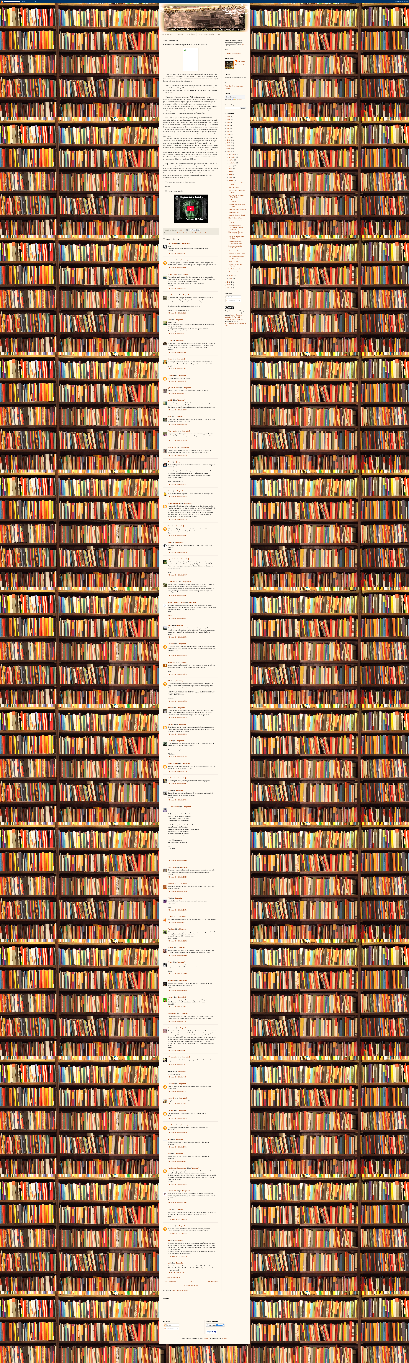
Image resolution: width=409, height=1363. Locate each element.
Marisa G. (171, 1098)
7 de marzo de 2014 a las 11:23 (177, 424)
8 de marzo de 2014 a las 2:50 (177, 1065)
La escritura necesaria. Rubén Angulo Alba (235, 242)
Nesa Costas (171, 1125)
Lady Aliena (172, 867)
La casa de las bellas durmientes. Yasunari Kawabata (235, 227)
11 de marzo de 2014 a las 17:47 (177, 1234)
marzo (231, 180)
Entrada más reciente (169, 1281)
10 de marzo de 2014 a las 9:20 (177, 1219)
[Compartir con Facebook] (197, 230)
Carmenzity (171, 260)
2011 (228, 288)
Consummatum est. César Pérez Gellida (236, 196)
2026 (228, 117)
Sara (169, 542)
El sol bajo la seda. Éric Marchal (235, 265)
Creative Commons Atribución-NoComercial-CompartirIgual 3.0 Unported (233, 317)
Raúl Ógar (171, 980)
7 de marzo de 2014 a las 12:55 (177, 519)
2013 (228, 282)
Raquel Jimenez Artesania (176, 602)
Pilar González (172, 431)
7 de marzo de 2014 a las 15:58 (177, 701)
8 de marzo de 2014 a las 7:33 (177, 1091)
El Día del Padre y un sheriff (237, 209)
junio (230, 172)
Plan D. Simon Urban (235, 218)
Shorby (170, 962)
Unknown (171, 643)
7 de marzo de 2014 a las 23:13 (177, 955)
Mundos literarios (233, 272)
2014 (228, 152)
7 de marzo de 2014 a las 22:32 (177, 941)
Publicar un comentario (173, 1277)
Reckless (205, 233)
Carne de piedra (178, 233)
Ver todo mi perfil (240, 64)
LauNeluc (171, 375)
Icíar (169, 1240)
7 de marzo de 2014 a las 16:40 (177, 734)
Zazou (170, 340)
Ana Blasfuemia (173, 295)
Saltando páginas (233, 187)
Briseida (170, 708)
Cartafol (170, 778)
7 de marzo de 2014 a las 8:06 (177, 253)
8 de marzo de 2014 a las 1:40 (177, 1050)
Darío (169, 416)
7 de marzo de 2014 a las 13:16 (177, 536)
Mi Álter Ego (172, 447)
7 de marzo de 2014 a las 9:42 (177, 381)
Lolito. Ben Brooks (234, 261)
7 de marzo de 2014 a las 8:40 (177, 334)
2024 (228, 123)
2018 (228, 140)
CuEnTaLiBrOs (173, 1191)
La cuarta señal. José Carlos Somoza (236, 191)
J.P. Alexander (172, 1057)
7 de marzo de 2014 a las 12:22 (177, 496)
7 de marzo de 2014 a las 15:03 (177, 674)
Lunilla (170, 400)
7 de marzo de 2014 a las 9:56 (177, 393)
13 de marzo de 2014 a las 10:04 (177, 1256)
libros (193, 233)
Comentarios (231, 300)
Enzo (169, 790)
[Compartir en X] (195, 230)
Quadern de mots (173, 388)
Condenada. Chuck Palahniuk (234, 201)
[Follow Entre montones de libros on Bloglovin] (215, 1326)
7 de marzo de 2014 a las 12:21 (177, 484)
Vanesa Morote (172, 274)
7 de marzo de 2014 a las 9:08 (177, 369)
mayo (231, 174)
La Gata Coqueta (173, 806)
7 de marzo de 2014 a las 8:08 (177, 267)
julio (230, 169)
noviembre (232, 157)
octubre (231, 160)
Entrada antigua (213, 1281)
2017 (228, 143)
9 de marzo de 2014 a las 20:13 (177, 1203)
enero (231, 278)
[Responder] (186, 243)
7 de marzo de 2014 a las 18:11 (177, 783)
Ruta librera (191, 34)
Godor (170, 740)
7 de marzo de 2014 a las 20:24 (177, 877)
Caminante (171, 1028)
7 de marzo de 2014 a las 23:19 (177, 974)
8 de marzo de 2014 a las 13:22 (177, 1118)
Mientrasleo (198, 233)
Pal (169, 898)
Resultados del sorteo (234, 269)
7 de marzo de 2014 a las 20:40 (177, 891)
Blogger (224, 1338)
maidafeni (171, 884)
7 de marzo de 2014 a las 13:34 (177, 552)
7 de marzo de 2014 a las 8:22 (177, 288)
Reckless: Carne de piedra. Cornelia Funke (236, 257)
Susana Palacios (173, 763)
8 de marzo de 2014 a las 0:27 (177, 1021)
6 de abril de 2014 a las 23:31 (177, 1273)
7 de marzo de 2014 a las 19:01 (177, 800)
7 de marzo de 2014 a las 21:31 (177, 910)
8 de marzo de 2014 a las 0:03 (177, 1007)
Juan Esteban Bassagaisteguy (177, 1168)
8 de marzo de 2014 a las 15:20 (177, 1132)
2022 (228, 128)
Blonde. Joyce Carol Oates (236, 251)
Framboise (171, 929)
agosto (231, 166)
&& (169, 681)
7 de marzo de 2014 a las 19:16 (177, 860)
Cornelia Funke (187, 233)
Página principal (166, 34)
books (171, 233)
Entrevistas (179, 34)
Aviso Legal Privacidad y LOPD (209, 34)
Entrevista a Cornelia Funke (236, 254)
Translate (239, 100)
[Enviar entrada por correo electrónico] (186, 230)
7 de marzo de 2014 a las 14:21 (177, 618)
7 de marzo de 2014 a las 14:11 (177, 596)
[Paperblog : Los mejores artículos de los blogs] (211, 1333)
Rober (170, 462)
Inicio (192, 1281)
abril (230, 177)
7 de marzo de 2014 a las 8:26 (177, 313)
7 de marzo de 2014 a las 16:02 (177, 718)
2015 (228, 149)
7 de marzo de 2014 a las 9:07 (177, 352)
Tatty (169, 526)
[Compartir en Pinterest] (199, 230)
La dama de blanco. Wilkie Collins (236, 184)
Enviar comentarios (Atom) (179, 1290)
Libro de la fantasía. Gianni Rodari (236, 222)
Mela (169, 320)
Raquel (170, 615)
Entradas (230, 297)
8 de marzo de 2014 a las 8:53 (177, 1104)
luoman (206, 1338)
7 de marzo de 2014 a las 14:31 (177, 637)
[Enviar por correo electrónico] (191, 230)
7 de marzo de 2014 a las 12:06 (177, 455)
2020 (228, 134)
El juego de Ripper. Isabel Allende (236, 237)
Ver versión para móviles (190, 1285)
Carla (169, 1209)
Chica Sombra (172, 243)
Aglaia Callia (172, 559)
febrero (231, 275)
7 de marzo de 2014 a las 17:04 (177, 771)
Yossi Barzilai (172, 1013)
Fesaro (170, 491)
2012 (228, 285)
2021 (228, 131)
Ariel (169, 1139)
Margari (170, 997)
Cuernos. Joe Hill (233, 212)
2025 (228, 120)
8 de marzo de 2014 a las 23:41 (177, 1147)
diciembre (232, 154)
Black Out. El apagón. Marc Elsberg (236, 205)
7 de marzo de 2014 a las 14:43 (177, 655)
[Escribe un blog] (193, 230)
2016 (228, 146)
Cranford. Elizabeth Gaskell (236, 215)
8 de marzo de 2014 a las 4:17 (177, 1077)
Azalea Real (171, 662)
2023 (228, 125)
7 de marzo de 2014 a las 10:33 (177, 410)
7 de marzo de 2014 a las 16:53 (177, 757)
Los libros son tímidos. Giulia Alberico (235, 247)
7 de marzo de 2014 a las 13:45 (177, 575)
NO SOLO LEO (173, 582)
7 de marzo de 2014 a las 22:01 (177, 922)
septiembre (232, 163)
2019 (228, 137)
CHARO (170, 917)
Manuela (170, 947)
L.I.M (169, 625)
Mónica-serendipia (174, 503)
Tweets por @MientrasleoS (233, 53)
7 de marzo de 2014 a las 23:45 (177, 990)
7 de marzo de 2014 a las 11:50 (177, 441)
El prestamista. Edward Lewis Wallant (235, 233)
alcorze (170, 359)
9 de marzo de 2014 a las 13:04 (177, 1184)
